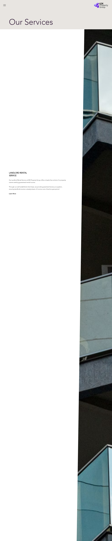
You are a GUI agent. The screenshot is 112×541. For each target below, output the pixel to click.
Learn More (12, 193)
